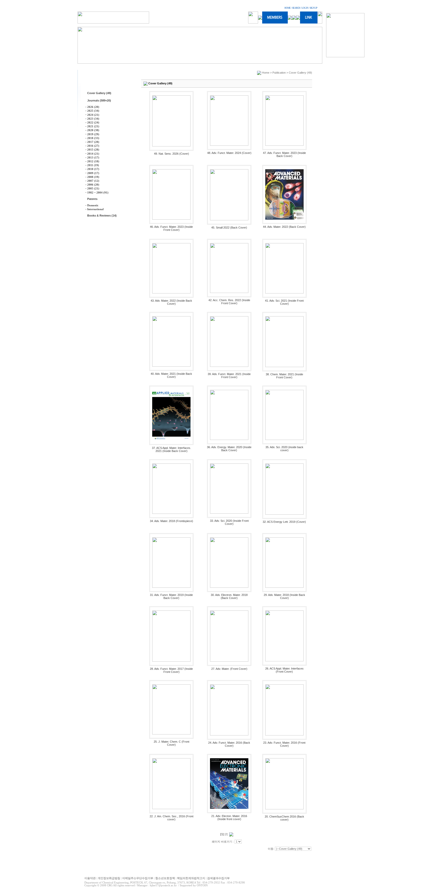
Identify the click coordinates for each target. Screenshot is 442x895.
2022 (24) (93, 122)
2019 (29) (93, 134)
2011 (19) (93, 165)
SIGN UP (313, 8)
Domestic (92, 205)
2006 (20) (93, 184)
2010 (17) (93, 169)
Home (265, 72)
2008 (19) (93, 176)
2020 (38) (93, 130)
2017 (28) (93, 141)
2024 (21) (93, 114)
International (95, 209)
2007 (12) (93, 180)
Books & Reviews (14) (102, 215)
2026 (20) (93, 106)
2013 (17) (93, 157)
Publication (279, 72)
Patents (92, 198)
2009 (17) (93, 173)
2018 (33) (93, 138)
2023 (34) (93, 118)
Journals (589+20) (99, 100)
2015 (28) (93, 149)
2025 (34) (93, 110)
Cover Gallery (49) (99, 93)
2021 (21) (93, 126)
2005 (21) (93, 188)
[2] (226, 834)
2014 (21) (93, 153)
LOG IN (305, 8)
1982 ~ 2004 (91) (97, 192)
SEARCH (296, 8)
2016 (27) (93, 145)
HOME (287, 8)
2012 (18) (93, 161)
